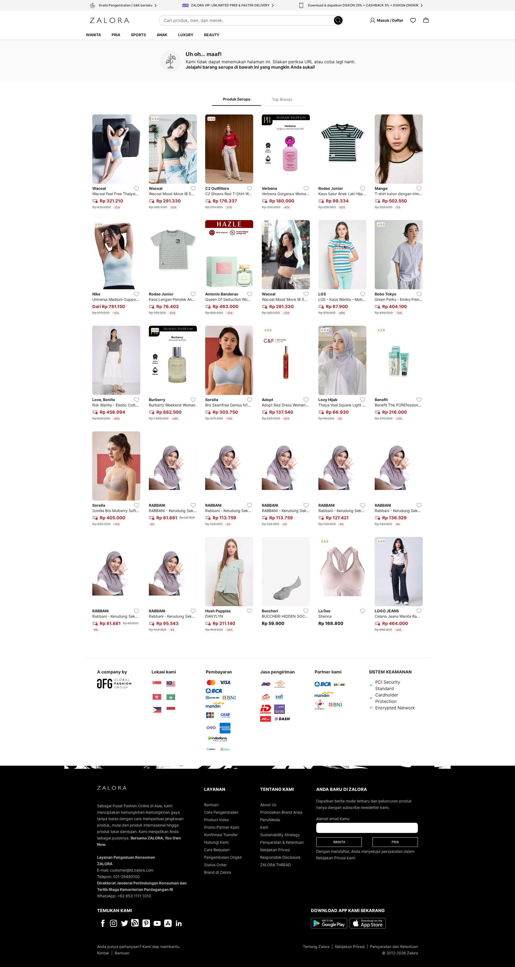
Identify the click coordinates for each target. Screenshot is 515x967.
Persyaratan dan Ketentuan (394, 946)
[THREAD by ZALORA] (135, 923)
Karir (264, 827)
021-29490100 (126, 876)
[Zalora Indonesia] (170, 710)
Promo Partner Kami (221, 827)
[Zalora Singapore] (157, 684)
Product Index (216, 819)
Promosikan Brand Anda (281, 812)
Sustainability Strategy (280, 834)
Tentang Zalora (316, 946)
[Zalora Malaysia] (170, 684)
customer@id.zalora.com (131, 870)
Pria (116, 34)
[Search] (338, 20)
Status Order (215, 864)
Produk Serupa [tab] (236, 99)
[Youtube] (157, 923)
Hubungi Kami (216, 842)
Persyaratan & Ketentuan (282, 842)
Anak (162, 34)
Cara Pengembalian (221, 812)
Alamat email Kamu (333, 818)
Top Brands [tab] (282, 99)
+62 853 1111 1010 (134, 896)
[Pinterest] (146, 923)
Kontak (103, 953)
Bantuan (211, 804)
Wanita (93, 34)
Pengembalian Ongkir (223, 857)
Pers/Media (270, 819)
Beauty (211, 34)
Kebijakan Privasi (275, 849)
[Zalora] (109, 20)
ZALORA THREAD (275, 864)
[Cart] (426, 20)
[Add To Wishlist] (136, 188)
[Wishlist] (413, 20)
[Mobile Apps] (168, 923)
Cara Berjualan (217, 849)
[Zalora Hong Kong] (157, 697)
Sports (138, 34)
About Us (268, 804)
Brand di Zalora (217, 872)
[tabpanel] (257, 374)
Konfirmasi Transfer (221, 834)
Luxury (185, 34)
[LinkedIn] (178, 923)
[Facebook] (102, 923)
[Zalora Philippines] (157, 710)
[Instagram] (113, 923)
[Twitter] (124, 923)
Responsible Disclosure (280, 857)
